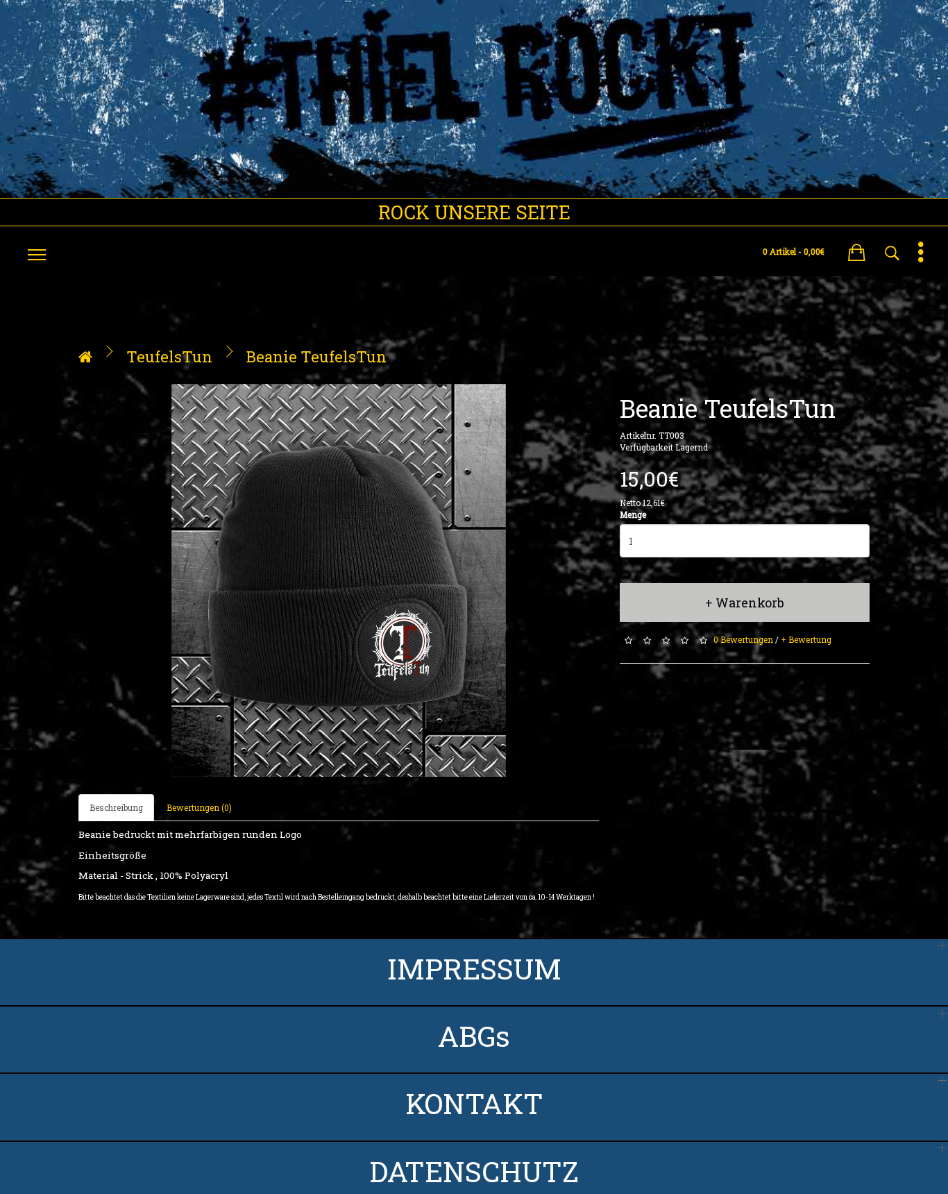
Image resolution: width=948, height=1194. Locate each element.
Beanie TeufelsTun (316, 356)
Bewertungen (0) (199, 807)
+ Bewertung (806, 640)
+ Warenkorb (744, 602)
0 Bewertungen (743, 640)
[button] (856, 250)
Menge (633, 514)
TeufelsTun (169, 356)
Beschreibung (116, 807)
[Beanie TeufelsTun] (338, 580)
